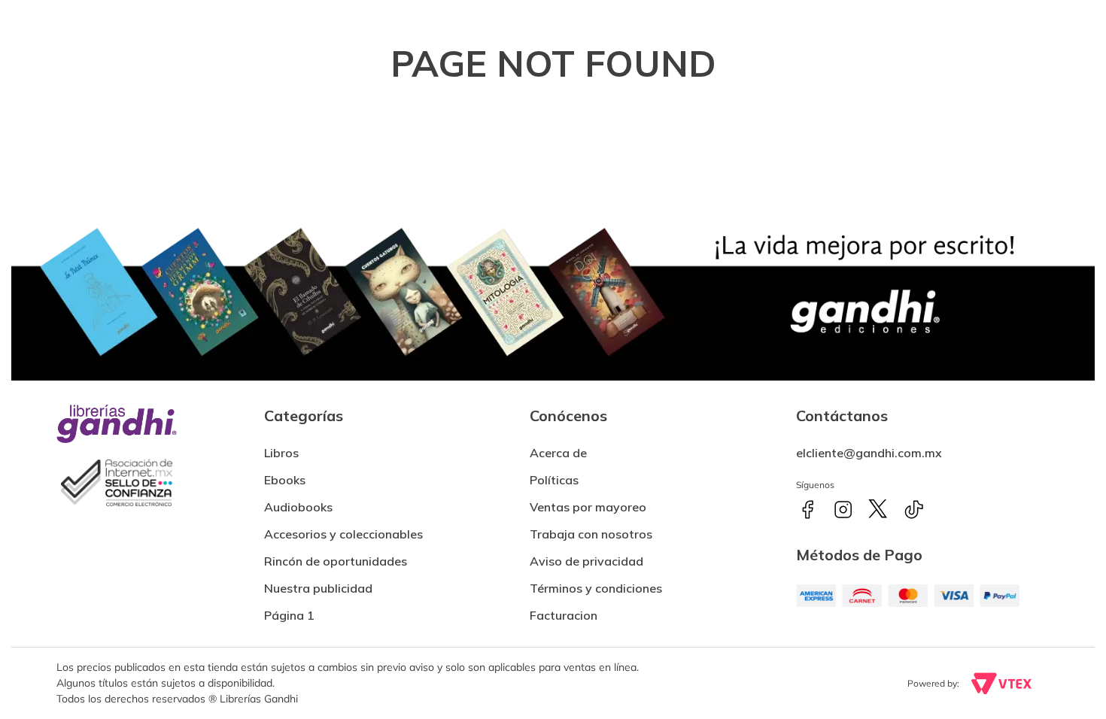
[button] (563, 609)
